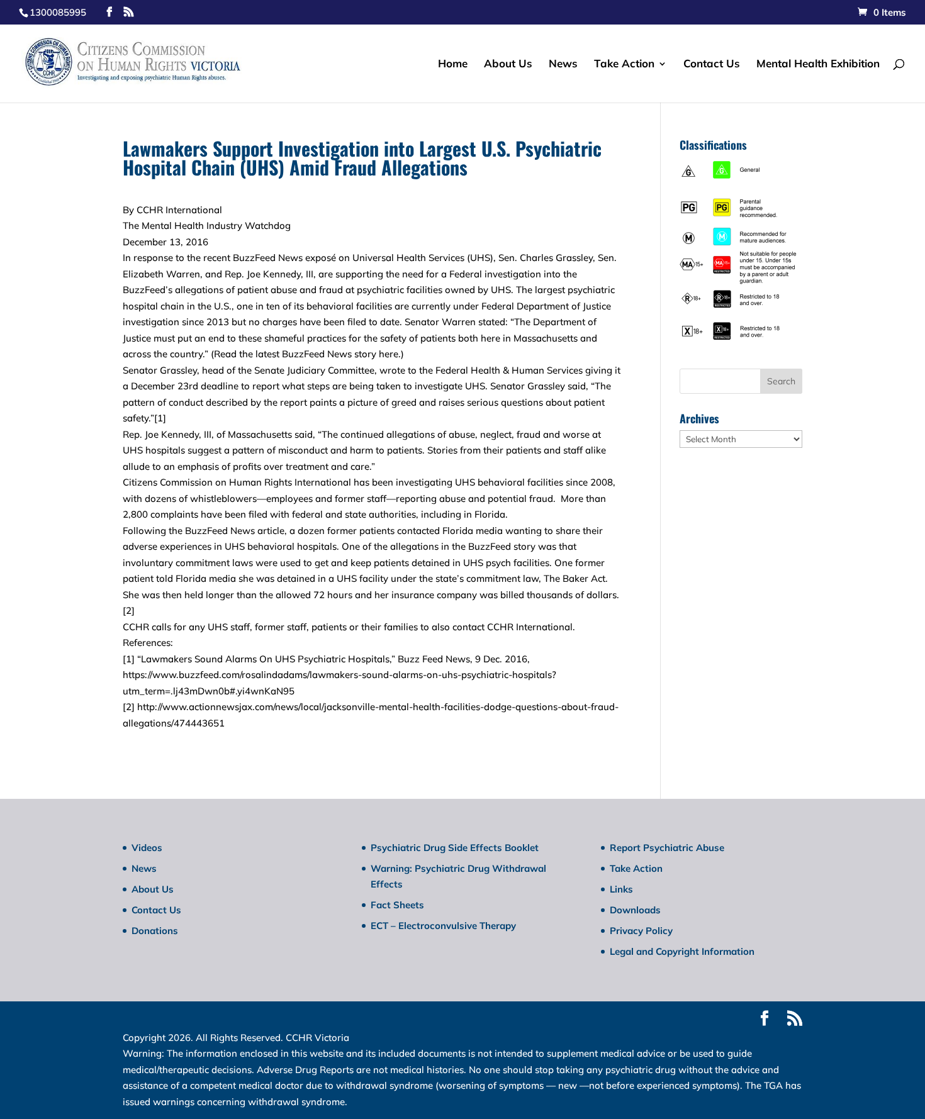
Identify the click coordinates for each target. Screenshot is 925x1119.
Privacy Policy (641, 931)
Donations (155, 931)
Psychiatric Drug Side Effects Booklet (455, 848)
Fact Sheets (397, 905)
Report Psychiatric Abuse (667, 848)
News (563, 64)
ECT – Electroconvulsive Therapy (443, 926)
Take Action (624, 64)
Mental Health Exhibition (818, 64)
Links (621, 889)
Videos (147, 848)
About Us (508, 64)
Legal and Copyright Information (682, 951)
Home (453, 64)
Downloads (635, 910)
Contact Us (711, 64)
